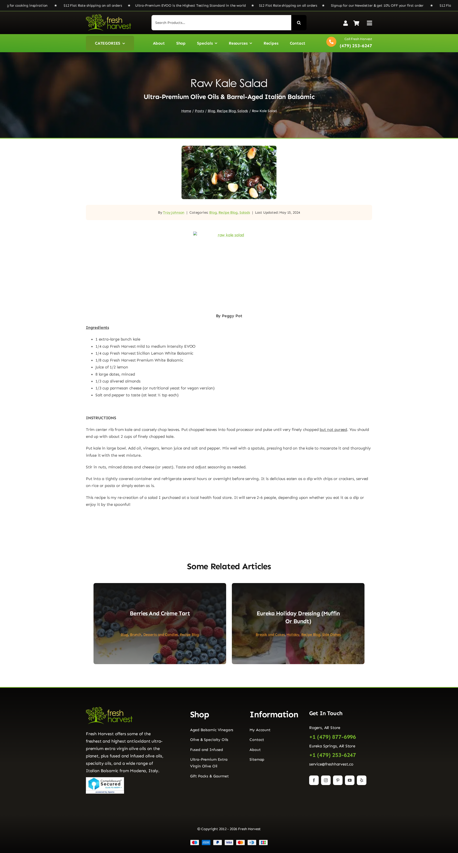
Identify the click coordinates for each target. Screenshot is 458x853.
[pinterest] (338, 780)
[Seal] (105, 779)
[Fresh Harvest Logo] (108, 16)
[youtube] (349, 780)
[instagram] (326, 780)
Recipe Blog (228, 212)
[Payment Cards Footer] (229, 841)
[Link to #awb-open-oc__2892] (369, 23)
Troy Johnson (173, 212)
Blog (213, 212)
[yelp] (361, 780)
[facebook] (314, 780)
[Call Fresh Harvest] (348, 43)
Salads (244, 212)
